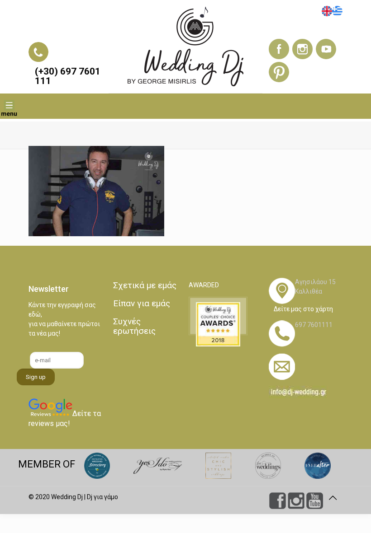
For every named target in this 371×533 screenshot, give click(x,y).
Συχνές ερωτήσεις (134, 326)
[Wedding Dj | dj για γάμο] (185, 46)
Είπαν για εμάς (141, 303)
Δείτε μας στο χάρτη (303, 309)
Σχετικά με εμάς (144, 285)
